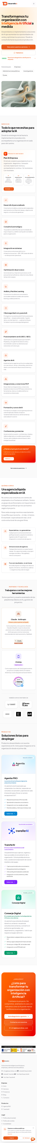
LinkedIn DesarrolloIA (25, 1071)
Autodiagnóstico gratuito (17, 1016)
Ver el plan (7, 189)
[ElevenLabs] (26, 704)
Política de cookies (8, 1121)
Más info (10, 1134)
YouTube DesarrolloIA (22, 1074)
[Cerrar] (33, 1128)
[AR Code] (29, 714)
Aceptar (12, 1138)
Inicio (4, 1086)
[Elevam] (18, 714)
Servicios (6, 1089)
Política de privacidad (9, 1118)
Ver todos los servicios (18, 468)
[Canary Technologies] (11, 704)
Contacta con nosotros (18, 1022)
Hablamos (19, 53)
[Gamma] (7, 714)
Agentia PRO (7, 1106)
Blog (4, 1095)
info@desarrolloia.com (19, 1028)
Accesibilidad (7, 1124)
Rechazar (27, 1138)
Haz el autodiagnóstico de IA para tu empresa (16, 58)
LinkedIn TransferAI (8, 1074)
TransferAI (6, 1109)
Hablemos (8, 458)
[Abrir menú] (34, 3)
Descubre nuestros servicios (17, 47)
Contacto (6, 1097)
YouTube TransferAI (9, 1077)
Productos (6, 1092)
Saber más (10, 813)
